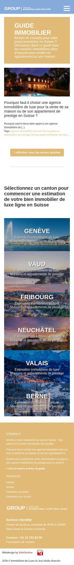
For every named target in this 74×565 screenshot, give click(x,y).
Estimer (10, 482)
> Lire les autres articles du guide (25, 468)
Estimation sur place (17, 491)
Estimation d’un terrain (18, 496)
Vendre (10, 487)
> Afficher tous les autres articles (37, 152)
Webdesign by (17, 552)
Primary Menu (66, 8)
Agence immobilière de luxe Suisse (30, 131)
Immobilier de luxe (30, 8)
